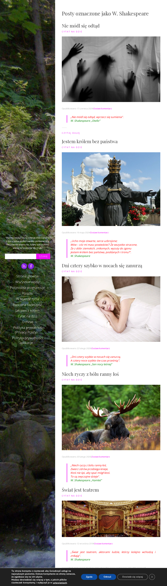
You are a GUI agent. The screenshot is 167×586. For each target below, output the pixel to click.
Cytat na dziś (27, 316)
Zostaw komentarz (102, 108)
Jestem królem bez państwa (90, 141)
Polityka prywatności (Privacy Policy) (28, 329)
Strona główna (27, 276)
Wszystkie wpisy (27, 281)
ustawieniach (60, 582)
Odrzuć (107, 577)
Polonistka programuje (27, 287)
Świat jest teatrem (80, 490)
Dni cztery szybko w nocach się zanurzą (102, 265)
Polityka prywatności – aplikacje (29, 340)
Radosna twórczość (27, 304)
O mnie (27, 322)
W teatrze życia (27, 299)
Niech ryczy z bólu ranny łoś (90, 374)
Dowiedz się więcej (132, 577)
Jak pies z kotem (27, 310)
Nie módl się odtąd (81, 26)
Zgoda (89, 577)
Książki (27, 293)
